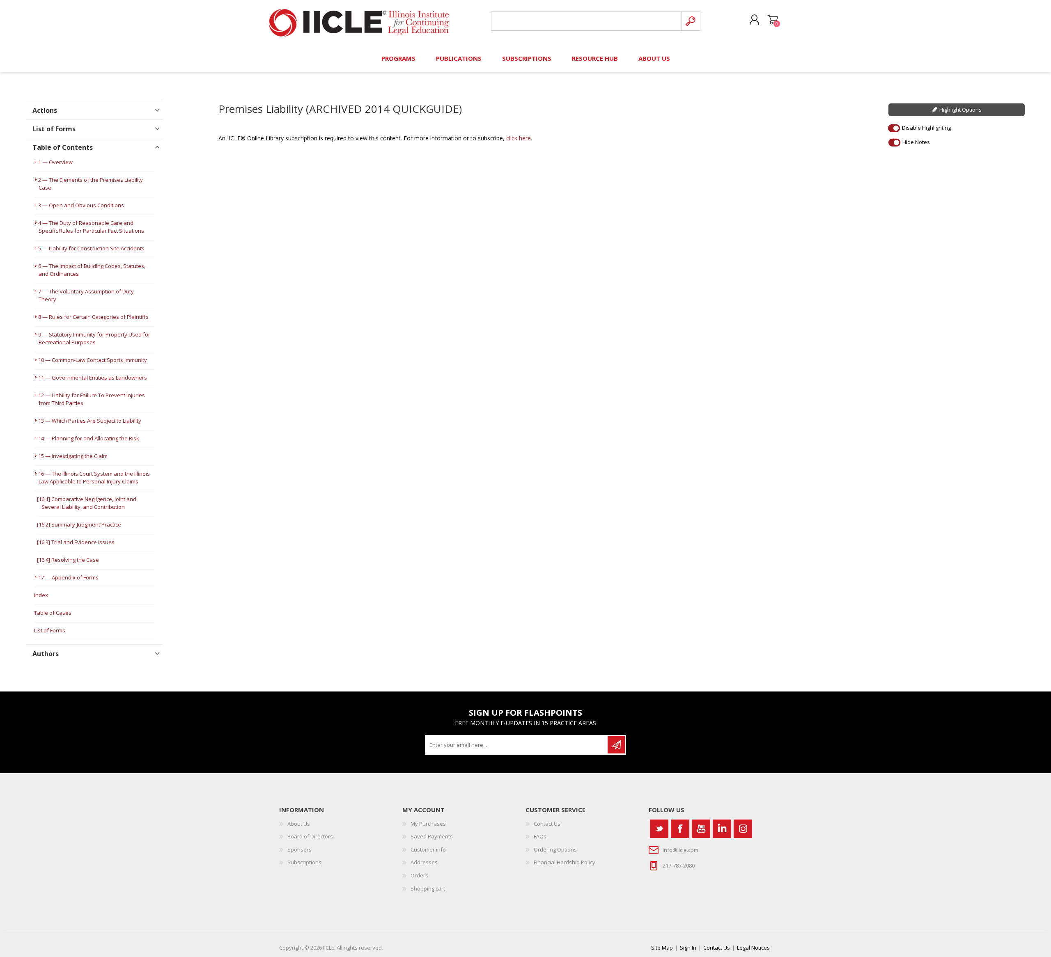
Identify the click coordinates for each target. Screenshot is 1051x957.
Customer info (428, 849)
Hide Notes (916, 142)
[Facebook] (680, 829)
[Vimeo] (722, 829)
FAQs (540, 836)
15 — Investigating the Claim (73, 456)
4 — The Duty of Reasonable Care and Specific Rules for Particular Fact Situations (91, 226)
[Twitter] (659, 829)
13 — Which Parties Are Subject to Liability (89, 420)
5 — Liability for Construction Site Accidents (91, 248)
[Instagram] (743, 829)
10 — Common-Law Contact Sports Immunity (92, 360)
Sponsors (299, 849)
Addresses (424, 862)
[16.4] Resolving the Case (68, 559)
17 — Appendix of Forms (68, 577)
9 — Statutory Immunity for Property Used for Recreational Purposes (94, 338)
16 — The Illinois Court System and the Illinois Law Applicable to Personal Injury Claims (94, 477)
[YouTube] (701, 829)
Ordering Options (555, 849)
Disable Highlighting (926, 127)
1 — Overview (55, 162)
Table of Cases (52, 612)
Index (41, 595)
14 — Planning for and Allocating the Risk (88, 438)
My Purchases (428, 823)
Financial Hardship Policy (564, 862)
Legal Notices (753, 947)
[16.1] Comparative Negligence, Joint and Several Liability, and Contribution (86, 503)
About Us (298, 823)
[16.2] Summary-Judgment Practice (79, 524)
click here (518, 138)
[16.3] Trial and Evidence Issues (76, 542)
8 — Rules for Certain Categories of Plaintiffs (93, 317)
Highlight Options (960, 109)
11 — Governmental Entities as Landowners (92, 377)
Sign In (688, 947)
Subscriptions (304, 862)
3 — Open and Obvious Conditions (81, 205)
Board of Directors (310, 836)
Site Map (662, 947)
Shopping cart (773, 20)
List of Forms (49, 630)
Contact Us (547, 823)
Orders (419, 875)
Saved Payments (432, 836)
